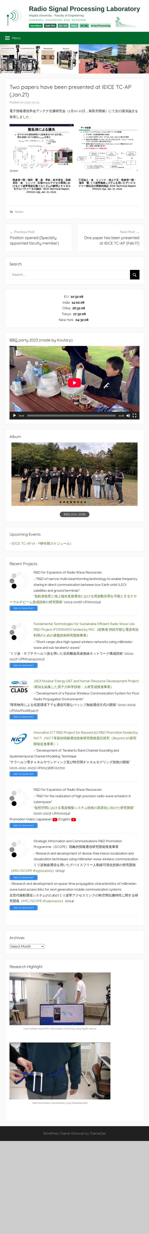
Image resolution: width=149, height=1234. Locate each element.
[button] (61, 502)
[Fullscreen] (134, 416)
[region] (74, 479)
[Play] (14, 416)
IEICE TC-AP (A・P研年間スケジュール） (42, 543)
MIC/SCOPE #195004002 (32, 871)
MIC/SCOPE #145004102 (42, 901)
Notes (19, 212)
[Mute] (128, 416)
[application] (74, 382)
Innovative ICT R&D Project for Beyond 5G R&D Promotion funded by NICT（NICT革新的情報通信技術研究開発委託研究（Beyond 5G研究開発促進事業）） (86, 738)
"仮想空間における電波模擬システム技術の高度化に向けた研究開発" (84, 808)
